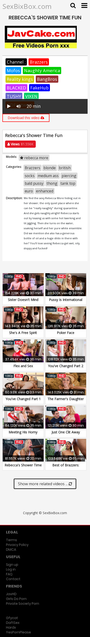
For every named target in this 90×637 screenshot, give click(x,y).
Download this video (24, 117)
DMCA (11, 549)
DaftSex (12, 622)
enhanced (44, 191)
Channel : (16, 62)
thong (52, 183)
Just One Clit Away (66, 432)
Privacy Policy (17, 544)
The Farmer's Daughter (66, 399)
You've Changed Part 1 (23, 399)
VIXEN (31, 96)
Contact (13, 579)
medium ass (48, 175)
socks (30, 175)
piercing (69, 175)
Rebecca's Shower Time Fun (23, 467)
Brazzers (39, 62)
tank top (67, 183)
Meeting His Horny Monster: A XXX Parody (23, 434)
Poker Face (65, 332)
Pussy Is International (65, 299)
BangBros (47, 79)
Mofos (13, 70)
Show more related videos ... (43, 483)
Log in (11, 569)
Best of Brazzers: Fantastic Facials (65, 467)
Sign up (12, 564)
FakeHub (39, 88)
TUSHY (14, 96)
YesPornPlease (18, 632)
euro (29, 191)
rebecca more (35, 157)
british (65, 167)
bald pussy (34, 183)
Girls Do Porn (16, 598)
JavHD (11, 594)
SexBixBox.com (27, 6)
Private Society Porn (22, 603)
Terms (11, 540)
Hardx (11, 627)
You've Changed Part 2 (65, 366)
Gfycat (12, 617)
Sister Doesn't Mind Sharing (23, 302)
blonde (49, 167)
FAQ (9, 574)
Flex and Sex (23, 366)
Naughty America (42, 70)
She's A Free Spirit (23, 332)
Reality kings (20, 79)
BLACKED (16, 88)
